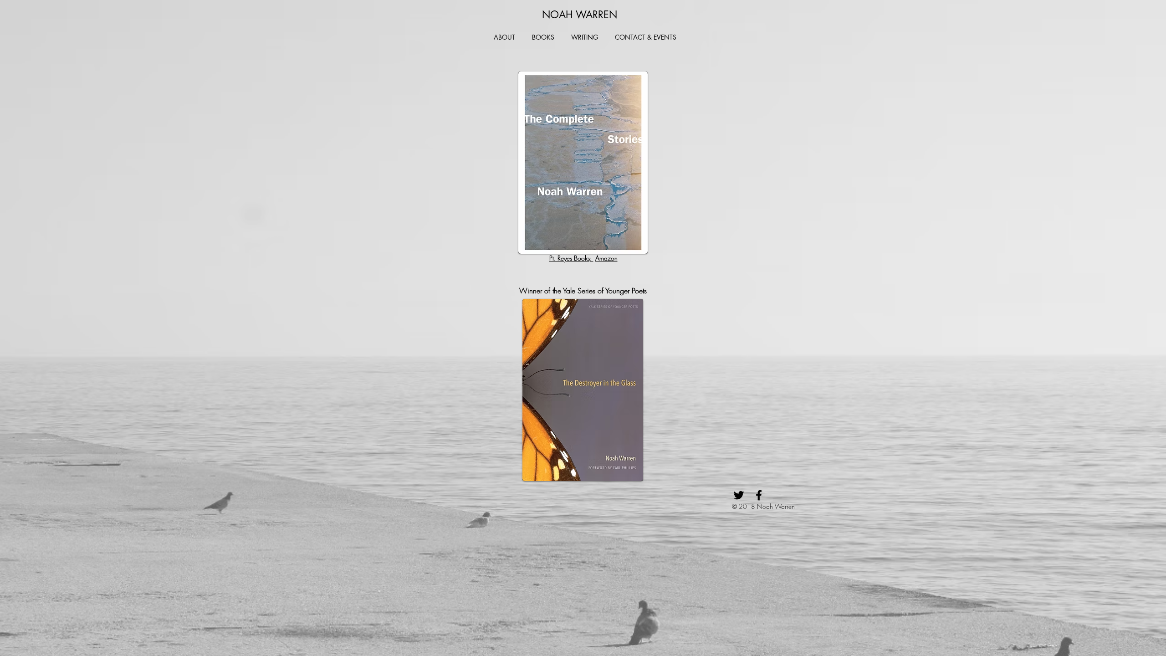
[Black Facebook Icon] (759, 495)
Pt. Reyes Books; (571, 258)
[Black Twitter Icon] (739, 495)
